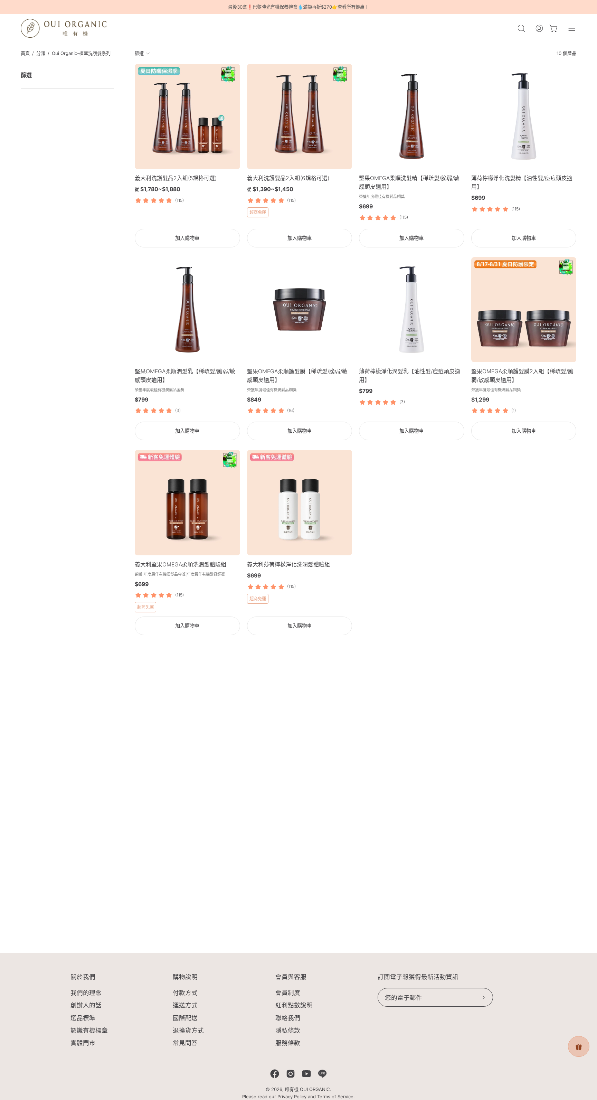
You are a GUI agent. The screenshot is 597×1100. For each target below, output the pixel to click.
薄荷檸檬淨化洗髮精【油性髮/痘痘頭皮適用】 (521, 182)
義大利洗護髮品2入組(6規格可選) (288, 178)
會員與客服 (290, 977)
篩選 (139, 53)
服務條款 (287, 1042)
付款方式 (185, 992)
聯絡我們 (287, 1018)
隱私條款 (287, 1030)
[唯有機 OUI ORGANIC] (64, 28)
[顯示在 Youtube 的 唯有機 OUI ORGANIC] (306, 1074)
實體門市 (82, 1042)
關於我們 (82, 977)
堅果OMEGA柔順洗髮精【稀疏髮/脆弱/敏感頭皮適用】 (409, 182)
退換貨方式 (188, 1030)
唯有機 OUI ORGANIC (307, 1089)
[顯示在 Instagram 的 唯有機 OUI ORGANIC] (290, 1074)
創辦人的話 (86, 1005)
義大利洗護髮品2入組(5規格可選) (176, 178)
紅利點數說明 (294, 1005)
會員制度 (287, 992)
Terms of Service (335, 1096)
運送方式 (185, 1005)
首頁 (25, 53)
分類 (40, 53)
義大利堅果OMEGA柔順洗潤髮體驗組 (180, 564)
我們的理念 (86, 992)
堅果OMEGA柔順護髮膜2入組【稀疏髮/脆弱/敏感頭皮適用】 (522, 375)
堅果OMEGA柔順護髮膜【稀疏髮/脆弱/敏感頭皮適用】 (297, 375)
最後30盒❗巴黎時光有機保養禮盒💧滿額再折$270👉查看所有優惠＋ (298, 7)
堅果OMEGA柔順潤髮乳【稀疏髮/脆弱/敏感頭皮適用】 (185, 375)
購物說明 (185, 977)
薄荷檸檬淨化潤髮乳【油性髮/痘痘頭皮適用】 (409, 375)
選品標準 (82, 1018)
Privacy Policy (291, 1096)
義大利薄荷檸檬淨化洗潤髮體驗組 (288, 564)
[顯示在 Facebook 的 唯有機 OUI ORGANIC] (274, 1074)
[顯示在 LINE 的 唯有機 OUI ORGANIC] (322, 1074)
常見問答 (185, 1042)
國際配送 (185, 1018)
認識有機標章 (89, 1030)
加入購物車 (187, 238)
